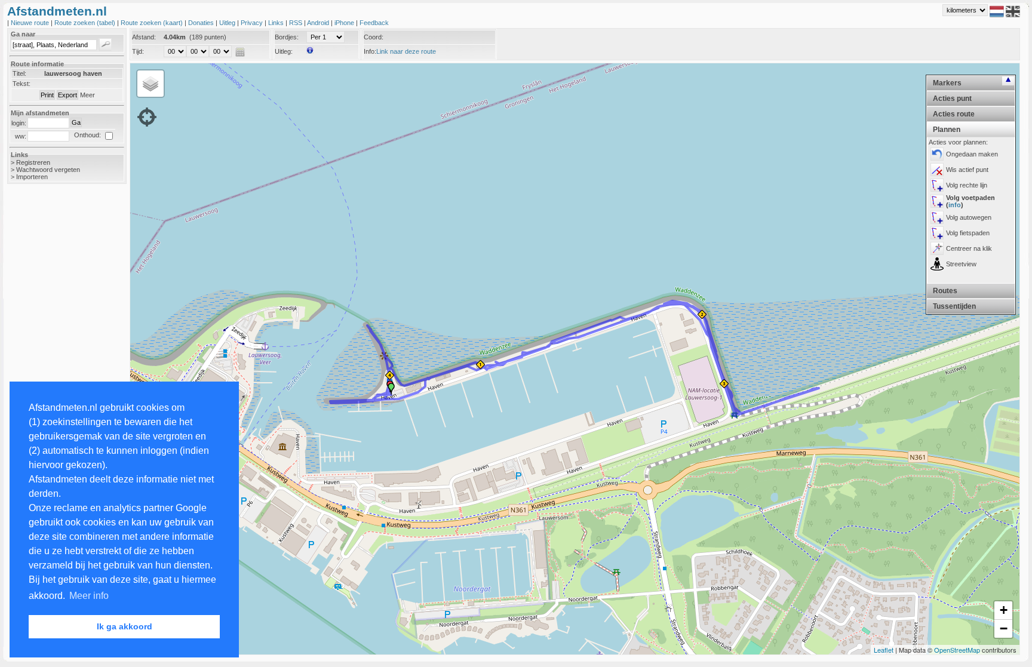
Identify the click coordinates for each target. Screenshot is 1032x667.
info (954, 204)
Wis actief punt (967, 169)
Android (319, 22)
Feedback (374, 22)
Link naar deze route (406, 51)
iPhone (345, 22)
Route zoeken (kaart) (153, 22)
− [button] (1004, 628)
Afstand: (144, 37)
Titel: (19, 73)
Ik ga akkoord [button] (124, 626)
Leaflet (883, 649)
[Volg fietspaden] (937, 232)
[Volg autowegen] (937, 217)
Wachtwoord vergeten (48, 169)
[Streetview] (937, 264)
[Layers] (150, 83)
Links (276, 22)
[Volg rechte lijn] (937, 185)
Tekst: (21, 83)
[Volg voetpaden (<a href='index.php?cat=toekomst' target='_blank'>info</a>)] (937, 201)
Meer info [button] (89, 596)
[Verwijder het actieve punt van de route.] (937, 169)
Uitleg (228, 22)
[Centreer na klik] (937, 248)
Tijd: (138, 51)
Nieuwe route (31, 22)
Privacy (253, 22)
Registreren (33, 162)
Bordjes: (287, 37)
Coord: (373, 37)
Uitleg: (284, 51)
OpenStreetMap (957, 649)
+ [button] (1004, 610)
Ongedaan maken (972, 154)
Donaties (202, 22)
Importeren (32, 176)
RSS (296, 22)
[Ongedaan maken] (937, 154)
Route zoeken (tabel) (85, 22)
